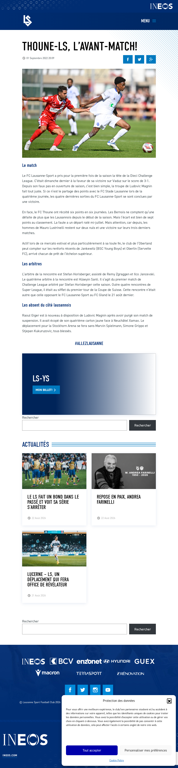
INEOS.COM (10, 755)
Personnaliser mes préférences (146, 750)
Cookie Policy (116, 760)
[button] (169, 701)
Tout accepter (92, 750)
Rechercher (30, 417)
